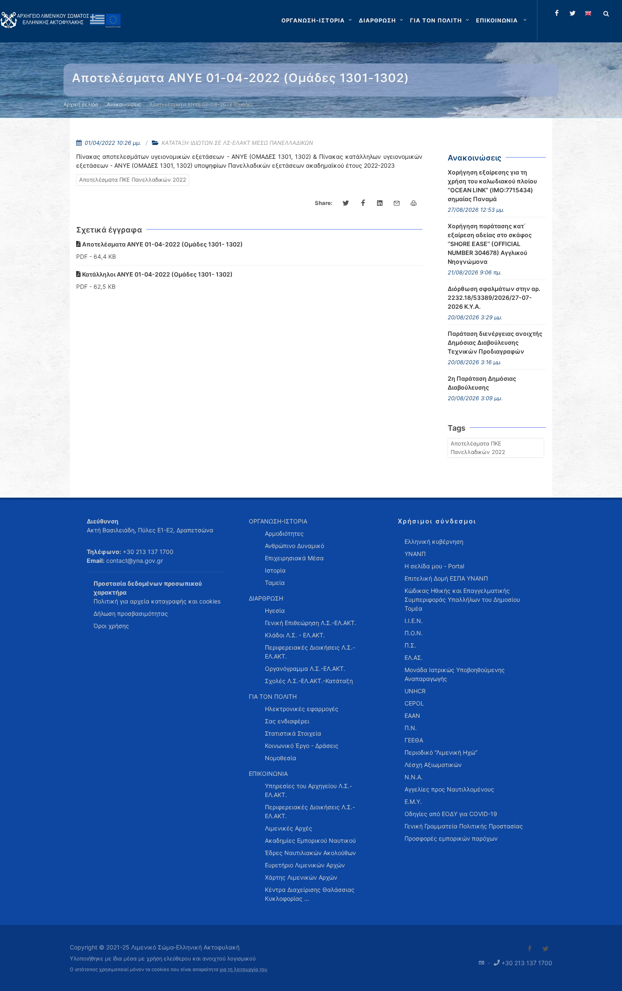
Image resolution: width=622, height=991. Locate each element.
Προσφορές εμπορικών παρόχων (451, 838)
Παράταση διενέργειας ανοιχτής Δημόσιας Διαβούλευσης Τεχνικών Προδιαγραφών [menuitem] (495, 342)
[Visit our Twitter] (545, 948)
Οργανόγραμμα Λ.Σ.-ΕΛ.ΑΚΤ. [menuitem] (305, 668)
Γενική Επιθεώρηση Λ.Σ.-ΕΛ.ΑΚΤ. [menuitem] (310, 622)
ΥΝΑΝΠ (415, 553)
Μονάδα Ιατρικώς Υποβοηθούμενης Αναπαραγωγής (455, 674)
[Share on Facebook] (363, 203)
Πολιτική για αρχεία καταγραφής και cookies (157, 601)
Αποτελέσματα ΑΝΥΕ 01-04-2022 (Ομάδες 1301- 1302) (162, 244)
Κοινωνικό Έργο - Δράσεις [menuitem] (302, 745)
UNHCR (415, 691)
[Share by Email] (396, 203)
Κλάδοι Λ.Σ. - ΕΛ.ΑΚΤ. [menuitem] (295, 635)
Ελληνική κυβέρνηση (434, 541)
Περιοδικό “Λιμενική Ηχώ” (441, 752)
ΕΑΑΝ (412, 715)
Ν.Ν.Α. (414, 777)
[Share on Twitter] (346, 203)
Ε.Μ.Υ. (413, 801)
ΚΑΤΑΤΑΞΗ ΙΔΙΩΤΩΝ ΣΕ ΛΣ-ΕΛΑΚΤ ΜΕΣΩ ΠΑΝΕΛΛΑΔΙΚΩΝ (237, 142)
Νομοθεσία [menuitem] (280, 757)
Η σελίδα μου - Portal (434, 566)
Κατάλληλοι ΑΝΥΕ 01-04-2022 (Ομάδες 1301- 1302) (157, 274)
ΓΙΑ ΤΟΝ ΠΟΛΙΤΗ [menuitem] (273, 696)
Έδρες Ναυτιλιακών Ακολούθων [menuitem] (310, 852)
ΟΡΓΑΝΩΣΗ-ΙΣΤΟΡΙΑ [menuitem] (278, 521)
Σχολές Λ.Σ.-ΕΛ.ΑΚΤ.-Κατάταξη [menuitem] (309, 680)
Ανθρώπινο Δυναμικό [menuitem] (294, 545)
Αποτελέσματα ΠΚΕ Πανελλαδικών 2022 (132, 179)
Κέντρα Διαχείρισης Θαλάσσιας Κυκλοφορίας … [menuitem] (310, 894)
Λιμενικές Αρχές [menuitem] (288, 828)
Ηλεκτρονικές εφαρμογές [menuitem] (302, 708)
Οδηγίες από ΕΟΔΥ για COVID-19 (451, 813)
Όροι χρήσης (111, 625)
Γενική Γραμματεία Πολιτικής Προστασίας (464, 826)
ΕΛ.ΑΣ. (414, 657)
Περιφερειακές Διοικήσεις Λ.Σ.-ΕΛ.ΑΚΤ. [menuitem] (310, 652)
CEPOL (414, 703)
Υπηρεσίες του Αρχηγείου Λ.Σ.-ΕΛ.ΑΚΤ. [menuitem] (308, 790)
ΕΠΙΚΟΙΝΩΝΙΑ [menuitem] (268, 773)
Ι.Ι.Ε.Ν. (414, 620)
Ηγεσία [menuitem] (275, 610)
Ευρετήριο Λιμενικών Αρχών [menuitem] (305, 865)
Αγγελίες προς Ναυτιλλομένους (449, 789)
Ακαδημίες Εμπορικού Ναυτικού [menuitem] (310, 840)
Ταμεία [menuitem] (275, 582)
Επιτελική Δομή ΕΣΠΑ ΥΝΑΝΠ (446, 578)
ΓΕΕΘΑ (414, 740)
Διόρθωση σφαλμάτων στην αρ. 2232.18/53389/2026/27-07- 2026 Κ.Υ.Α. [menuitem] (494, 297)
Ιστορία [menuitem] (275, 570)
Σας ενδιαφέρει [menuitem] (287, 721)
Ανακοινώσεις (124, 104)
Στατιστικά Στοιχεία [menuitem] (293, 733)
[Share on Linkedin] (380, 203)
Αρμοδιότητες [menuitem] (284, 533)
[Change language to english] (588, 13)
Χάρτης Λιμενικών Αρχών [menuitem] (301, 877)
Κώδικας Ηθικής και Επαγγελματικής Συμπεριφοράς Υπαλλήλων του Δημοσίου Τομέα (462, 599)
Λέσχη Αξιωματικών (433, 764)
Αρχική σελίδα (80, 104)
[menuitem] (502, 20)
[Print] (413, 203)
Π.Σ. (410, 645)
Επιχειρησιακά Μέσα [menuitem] (294, 558)
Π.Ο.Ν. (414, 633)
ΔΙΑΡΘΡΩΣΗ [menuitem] (266, 598)
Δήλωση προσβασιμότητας (131, 613)
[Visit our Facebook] (530, 948)
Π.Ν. (411, 727)
